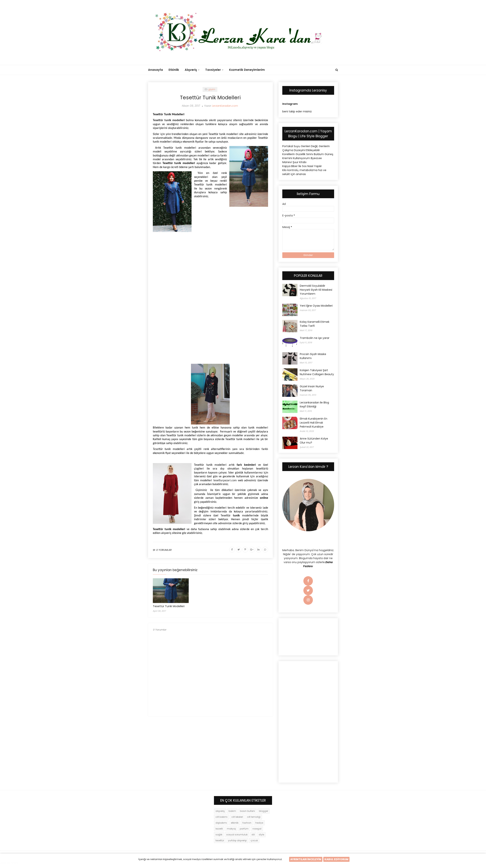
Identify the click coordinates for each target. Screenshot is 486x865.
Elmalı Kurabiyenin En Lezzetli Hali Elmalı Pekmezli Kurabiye (313, 423)
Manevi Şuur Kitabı (294, 162)
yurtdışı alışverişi (237, 840)
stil (253, 834)
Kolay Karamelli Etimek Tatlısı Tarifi (314, 324)
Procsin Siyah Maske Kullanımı (313, 356)
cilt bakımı (221, 816)
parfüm (244, 828)
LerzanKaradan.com (225, 106)
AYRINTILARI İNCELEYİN (305, 859)
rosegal (256, 828)
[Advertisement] (210, 261)
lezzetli (219, 828)
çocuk (254, 840)
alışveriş (220, 811)
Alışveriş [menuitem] (191, 70)
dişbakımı (221, 822)
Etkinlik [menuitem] (174, 70)
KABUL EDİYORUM (336, 859)
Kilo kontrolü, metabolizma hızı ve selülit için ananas (304, 172)
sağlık (218, 834)
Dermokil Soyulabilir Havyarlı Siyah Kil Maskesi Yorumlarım (316, 290)
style (261, 834)
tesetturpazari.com (225, 480)
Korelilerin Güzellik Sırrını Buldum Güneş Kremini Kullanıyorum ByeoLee (307, 156)
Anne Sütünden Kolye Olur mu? (314, 440)
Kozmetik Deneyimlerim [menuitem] (247, 70)
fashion (246, 822)
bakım (232, 811)
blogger (263, 811)
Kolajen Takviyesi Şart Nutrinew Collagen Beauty (317, 372)
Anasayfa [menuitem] (155, 70)
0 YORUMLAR (164, 550)
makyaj (231, 828)
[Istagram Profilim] (308, 600)
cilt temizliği (253, 816)
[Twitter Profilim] (308, 591)
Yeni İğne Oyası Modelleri (316, 306)
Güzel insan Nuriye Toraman (312, 388)
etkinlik (234, 822)
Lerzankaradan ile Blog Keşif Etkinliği (314, 404)
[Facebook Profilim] (308, 581)
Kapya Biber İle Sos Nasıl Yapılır (302, 166)
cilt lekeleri (237, 816)
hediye (259, 822)
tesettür (219, 840)
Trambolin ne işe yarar (314, 338)
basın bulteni (247, 811)
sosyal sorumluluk (237, 834)
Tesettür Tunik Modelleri (169, 606)
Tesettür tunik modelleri (169, 120)
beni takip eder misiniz (297, 111)
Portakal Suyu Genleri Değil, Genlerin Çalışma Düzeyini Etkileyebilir (306, 148)
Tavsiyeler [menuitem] (213, 70)
